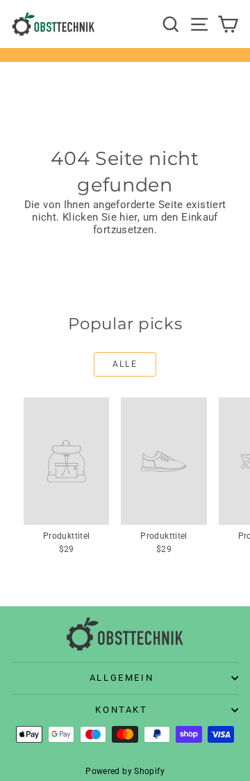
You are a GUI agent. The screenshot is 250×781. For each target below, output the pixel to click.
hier (128, 217)
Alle (125, 364)
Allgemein (121, 677)
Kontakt (121, 709)
